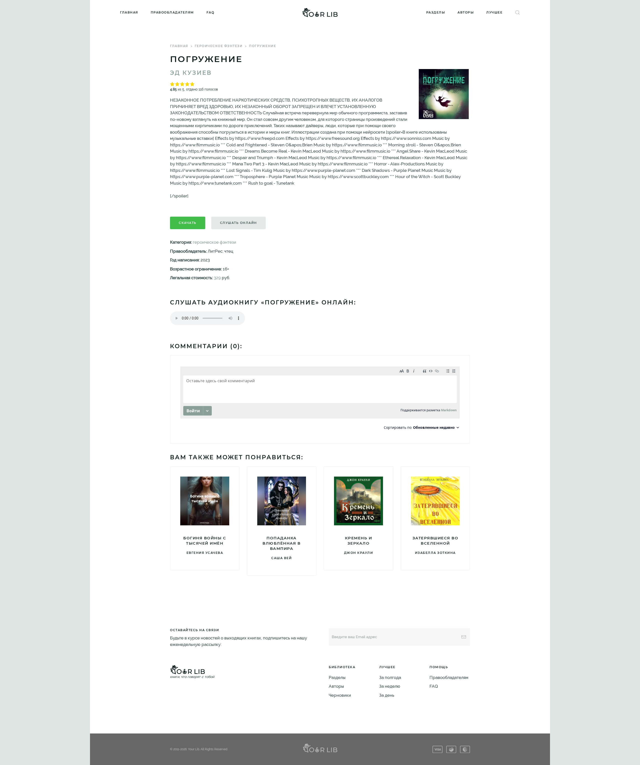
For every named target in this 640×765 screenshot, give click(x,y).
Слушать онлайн (238, 223)
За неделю (389, 686)
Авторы (466, 12)
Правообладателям (172, 12)
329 (217, 277)
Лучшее (494, 12)
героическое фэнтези (219, 46)
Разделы (435, 12)
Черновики (340, 695)
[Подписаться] (464, 637)
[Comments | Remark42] (320, 399)
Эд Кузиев (191, 72)
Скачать (187, 223)
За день (386, 695)
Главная (129, 12)
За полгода (390, 677)
